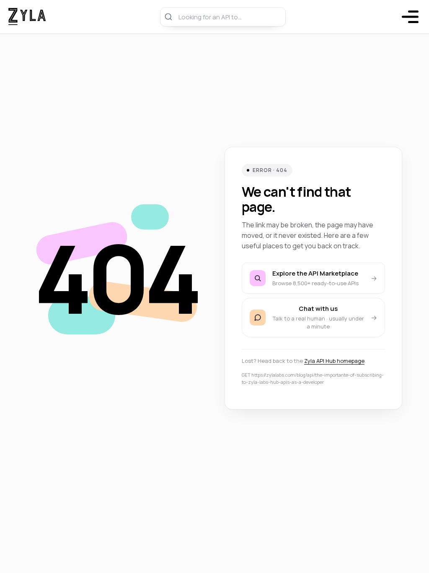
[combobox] (223, 16)
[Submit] (169, 17)
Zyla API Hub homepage (334, 361)
